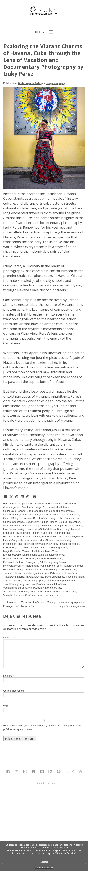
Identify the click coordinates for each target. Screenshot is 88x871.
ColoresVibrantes (69, 514)
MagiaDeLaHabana (33, 551)
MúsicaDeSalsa (35, 554)
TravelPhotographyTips (16, 584)
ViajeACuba (35, 587)
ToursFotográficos (33, 573)
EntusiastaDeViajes (52, 525)
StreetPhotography (50, 569)
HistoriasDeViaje (63, 540)
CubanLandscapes (14, 521)
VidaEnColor (69, 591)
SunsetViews (69, 569)
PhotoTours (55, 565)
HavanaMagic (11, 540)
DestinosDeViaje (31, 525)
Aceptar (44, 861)
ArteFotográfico (11, 507)
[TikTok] (33, 772)
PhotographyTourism (36, 565)
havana (36, 536)
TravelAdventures (53, 573)
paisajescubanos (54, 554)
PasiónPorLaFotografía (49, 558)
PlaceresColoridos (73, 565)
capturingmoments (63, 510)
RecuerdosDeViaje (13, 569)
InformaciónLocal (13, 543)
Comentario (10, 637)
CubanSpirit (32, 521)
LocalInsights (37, 547)
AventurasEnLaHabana (56, 507)
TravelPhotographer (33, 580)
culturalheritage (12, 525)
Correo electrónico (14, 690)
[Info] (73, 772)
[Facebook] (8, 772)
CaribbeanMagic (29, 514)
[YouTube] (42, 772)
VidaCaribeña (53, 591)
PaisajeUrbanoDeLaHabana (19, 558)
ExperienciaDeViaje (14, 529)
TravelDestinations (13, 576)
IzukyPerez (52, 543)
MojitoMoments (53, 551)
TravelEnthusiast (34, 576)
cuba (60, 518)
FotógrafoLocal (62, 532)
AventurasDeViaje (31, 507)
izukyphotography (55, 83)
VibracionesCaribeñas (15, 591)
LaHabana (9, 547)
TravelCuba (71, 573)
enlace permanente (48, 595)
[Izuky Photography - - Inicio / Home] (44, 14)
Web (5, 705)
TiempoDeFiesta (12, 573)
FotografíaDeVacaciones (16, 532)
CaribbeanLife (11, 514)
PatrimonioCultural (13, 562)
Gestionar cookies (44, 867)
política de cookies (44, 783)
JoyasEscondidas (69, 543)
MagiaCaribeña (12, 551)
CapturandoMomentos (39, 510)
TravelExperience (54, 576)
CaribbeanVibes (49, 514)
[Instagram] (25, 772)
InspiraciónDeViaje (34, 543)
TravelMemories (12, 580)
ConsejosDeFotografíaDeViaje (39, 518)
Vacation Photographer (50, 503)
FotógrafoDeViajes (42, 532)
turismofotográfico (56, 584)
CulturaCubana (49, 521)
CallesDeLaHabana (14, 510)
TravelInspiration (74, 576)
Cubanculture (72, 518)
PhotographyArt (34, 562)
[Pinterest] (58, 772)
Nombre (8, 675)
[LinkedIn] (50, 772)
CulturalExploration (69, 521)
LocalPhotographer (56, 547)
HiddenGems (45, 540)
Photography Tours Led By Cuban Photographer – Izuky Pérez (23, 604)
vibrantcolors (36, 591)
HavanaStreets (28, 540)
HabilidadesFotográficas (16, 536)
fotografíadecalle (72, 529)
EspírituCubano (73, 525)
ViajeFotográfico (52, 587)
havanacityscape (73, 536)
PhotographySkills (13, 565)
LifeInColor (22, 547)
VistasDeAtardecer (13, 595)
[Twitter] (17, 772)
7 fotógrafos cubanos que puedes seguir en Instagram (66, 604)
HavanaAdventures (52, 536)
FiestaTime (56, 529)
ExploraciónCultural (38, 529)
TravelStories (37, 584)
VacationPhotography (15, 587)
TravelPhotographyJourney (60, 580)
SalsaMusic (32, 569)
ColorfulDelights (12, 518)
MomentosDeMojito (14, 554)
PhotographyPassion (55, 562)
